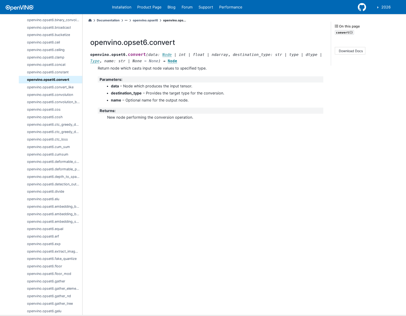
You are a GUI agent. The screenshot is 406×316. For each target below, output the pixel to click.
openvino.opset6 (145, 20)
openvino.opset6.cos (44, 109)
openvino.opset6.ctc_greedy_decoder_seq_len (54, 132)
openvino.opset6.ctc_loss (47, 139)
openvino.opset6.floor (44, 266)
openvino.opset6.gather (46, 281)
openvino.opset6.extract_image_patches (54, 251)
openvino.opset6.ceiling (46, 50)
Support (206, 7)
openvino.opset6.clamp (45, 57)
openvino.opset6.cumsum (47, 154)
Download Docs (351, 51)
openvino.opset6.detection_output (54, 184)
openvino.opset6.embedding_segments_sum (54, 221)
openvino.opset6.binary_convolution (54, 20)
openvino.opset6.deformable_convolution (54, 162)
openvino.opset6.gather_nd (49, 296)
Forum (187, 7)
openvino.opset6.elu (43, 199)
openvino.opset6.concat (46, 64)
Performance (230, 7)
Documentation (108, 20)
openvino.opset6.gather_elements (54, 288)
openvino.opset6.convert (48, 80)
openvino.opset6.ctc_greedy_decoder (54, 124)
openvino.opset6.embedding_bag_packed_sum (54, 214)
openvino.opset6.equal (45, 229)
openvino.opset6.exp (44, 244)
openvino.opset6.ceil (43, 42)
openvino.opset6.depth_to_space (53, 177)
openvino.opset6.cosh (45, 117)
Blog (172, 7)
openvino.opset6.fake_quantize (52, 259)
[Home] (90, 20)
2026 (386, 7)
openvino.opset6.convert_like (50, 87)
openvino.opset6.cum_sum (48, 147)
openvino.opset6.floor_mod (49, 274)
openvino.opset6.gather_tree (50, 303)
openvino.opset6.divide (45, 191)
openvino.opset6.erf (43, 236)
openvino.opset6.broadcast (49, 27)
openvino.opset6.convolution (50, 95)
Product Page (149, 7)
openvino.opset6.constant (48, 72)
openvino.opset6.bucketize (48, 35)
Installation (121, 7)
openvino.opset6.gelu (44, 311)
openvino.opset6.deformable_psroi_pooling (54, 169)
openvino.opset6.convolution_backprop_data (54, 102)
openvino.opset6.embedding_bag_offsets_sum (54, 206)
